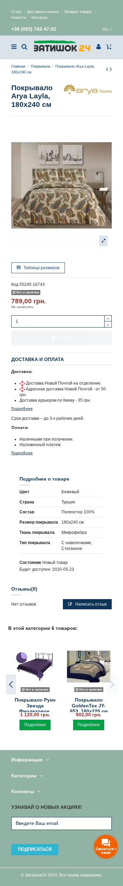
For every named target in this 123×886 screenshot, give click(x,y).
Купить (65, 337)
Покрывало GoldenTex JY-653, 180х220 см (89, 705)
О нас (17, 12)
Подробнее (22, 408)
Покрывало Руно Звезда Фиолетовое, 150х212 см (35, 708)
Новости (19, 17)
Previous (11, 684)
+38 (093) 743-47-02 (33, 29)
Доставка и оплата (43, 12)
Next (112, 684)
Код (14, 284)
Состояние (30, 562)
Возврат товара (79, 12)
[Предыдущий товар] (108, 69)
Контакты (39, 17)
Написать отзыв (90, 604)
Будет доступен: (35, 569)
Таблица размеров (41, 267)
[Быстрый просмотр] (35, 692)
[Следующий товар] (111, 69)
